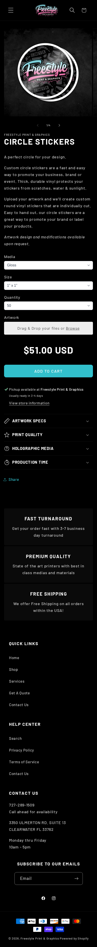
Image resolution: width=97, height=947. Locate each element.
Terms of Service (24, 761)
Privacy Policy (21, 750)
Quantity (12, 297)
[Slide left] (38, 125)
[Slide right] (59, 125)
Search (15, 738)
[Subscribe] (77, 878)
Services (17, 681)
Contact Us (19, 704)
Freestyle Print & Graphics (40, 938)
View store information (29, 403)
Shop (13, 669)
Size (8, 277)
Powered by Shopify (74, 938)
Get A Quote (19, 693)
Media (9, 256)
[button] (11, 10)
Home (14, 657)
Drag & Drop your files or (48, 328)
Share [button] (14, 479)
